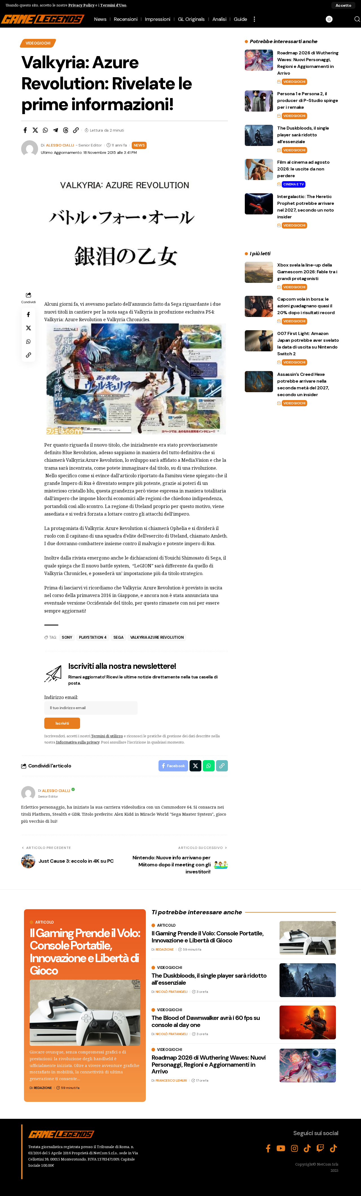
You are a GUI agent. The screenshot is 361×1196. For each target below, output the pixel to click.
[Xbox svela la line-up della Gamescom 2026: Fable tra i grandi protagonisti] (259, 272)
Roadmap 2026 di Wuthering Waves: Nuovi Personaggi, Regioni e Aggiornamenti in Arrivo (208, 1064)
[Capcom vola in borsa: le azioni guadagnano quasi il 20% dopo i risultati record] (259, 306)
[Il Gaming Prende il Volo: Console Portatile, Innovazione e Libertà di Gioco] (85, 1013)
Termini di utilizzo (107, 735)
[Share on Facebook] (25, 130)
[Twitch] (320, 1148)
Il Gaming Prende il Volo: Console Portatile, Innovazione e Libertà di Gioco (85, 951)
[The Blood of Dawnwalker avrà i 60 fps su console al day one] (307, 1022)
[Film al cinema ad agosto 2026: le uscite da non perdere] (259, 169)
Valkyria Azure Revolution (157, 637)
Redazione (43, 1088)
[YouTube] (281, 1148)
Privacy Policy (81, 5)
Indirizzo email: (61, 697)
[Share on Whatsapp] (45, 130)
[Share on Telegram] (56, 130)
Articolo (44, 922)
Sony (67, 637)
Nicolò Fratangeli (172, 991)
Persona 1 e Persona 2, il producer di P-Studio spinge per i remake (307, 100)
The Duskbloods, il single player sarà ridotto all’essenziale (303, 135)
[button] (343, 5)
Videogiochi (38, 43)
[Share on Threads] (66, 130)
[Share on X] (35, 130)
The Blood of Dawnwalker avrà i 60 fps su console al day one (205, 1021)
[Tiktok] (333, 1148)
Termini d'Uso (113, 5)
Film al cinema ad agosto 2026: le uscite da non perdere (303, 169)
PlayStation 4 (93, 637)
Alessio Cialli (60, 145)
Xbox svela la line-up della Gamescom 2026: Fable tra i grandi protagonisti (307, 271)
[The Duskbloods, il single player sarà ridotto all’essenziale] (259, 135)
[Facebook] (268, 1148)
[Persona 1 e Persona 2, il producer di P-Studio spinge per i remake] (259, 101)
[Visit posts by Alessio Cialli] (28, 793)
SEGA (118, 637)
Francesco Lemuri (171, 1080)
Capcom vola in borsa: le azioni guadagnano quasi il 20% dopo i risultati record (306, 306)
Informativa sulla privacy (77, 742)
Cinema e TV (293, 184)
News (139, 145)
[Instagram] (295, 1148)
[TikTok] (307, 1148)
